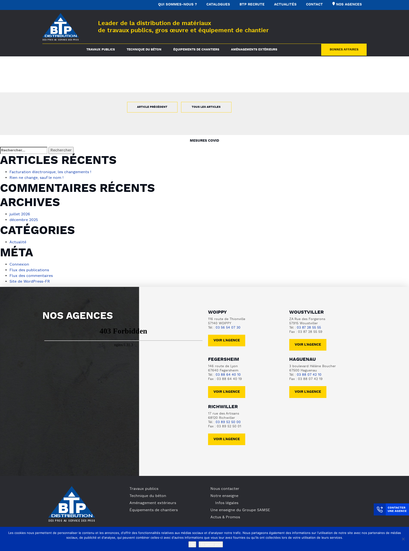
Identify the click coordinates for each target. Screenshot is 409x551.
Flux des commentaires (31, 276)
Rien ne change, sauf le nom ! (36, 178)
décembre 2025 (23, 220)
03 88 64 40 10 (228, 375)
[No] (403, 539)
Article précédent (152, 107)
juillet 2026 (19, 214)
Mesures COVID (204, 140)
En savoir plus (210, 544)
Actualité (17, 242)
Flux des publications (29, 270)
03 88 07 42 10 (309, 375)
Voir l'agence (226, 340)
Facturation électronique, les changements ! (50, 172)
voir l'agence (308, 344)
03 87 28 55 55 (309, 327)
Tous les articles (206, 107)
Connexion (19, 264)
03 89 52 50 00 (228, 422)
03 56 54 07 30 (228, 327)
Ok (192, 544)
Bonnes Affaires (344, 50)
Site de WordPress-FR (29, 281)
